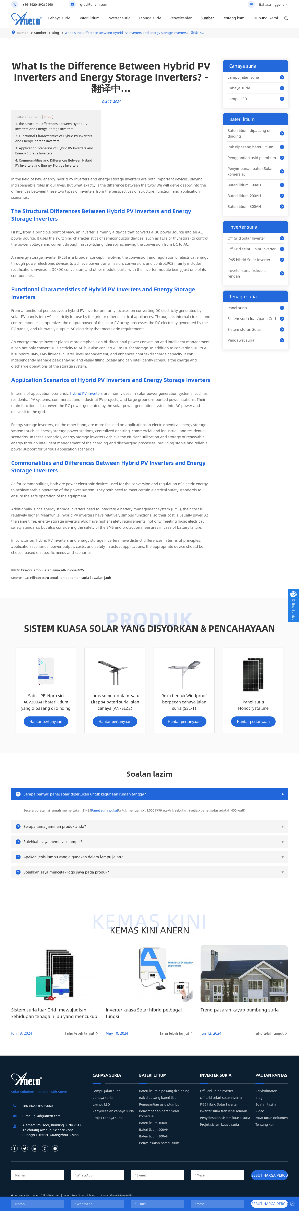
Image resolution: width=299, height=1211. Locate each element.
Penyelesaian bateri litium (159, 1142)
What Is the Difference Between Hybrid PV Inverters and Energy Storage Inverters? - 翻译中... (134, 32)
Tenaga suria (150, 18)
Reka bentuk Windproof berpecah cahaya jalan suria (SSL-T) (184, 701)
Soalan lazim (265, 1104)
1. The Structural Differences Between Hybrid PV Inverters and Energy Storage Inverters (51, 126)
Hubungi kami (266, 18)
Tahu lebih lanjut (81, 1033)
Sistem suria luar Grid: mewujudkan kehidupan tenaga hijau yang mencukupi (54, 1013)
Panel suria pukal (104, 810)
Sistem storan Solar (244, 329)
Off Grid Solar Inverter (246, 238)
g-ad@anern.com (93, 4)
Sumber (207, 18)
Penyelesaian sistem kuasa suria (225, 1117)
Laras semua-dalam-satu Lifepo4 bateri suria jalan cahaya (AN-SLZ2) (115, 701)
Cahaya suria (59, 18)
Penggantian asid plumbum (252, 158)
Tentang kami (234, 18)
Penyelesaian (180, 18)
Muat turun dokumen (271, 1117)
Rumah (22, 32)
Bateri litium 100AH (244, 185)
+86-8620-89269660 (38, 4)
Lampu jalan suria (243, 77)
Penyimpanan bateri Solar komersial (250, 171)
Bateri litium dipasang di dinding (249, 133)
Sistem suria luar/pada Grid (252, 318)
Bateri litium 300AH (244, 206)
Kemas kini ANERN (149, 930)
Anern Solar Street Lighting (80, 1195)
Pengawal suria (241, 340)
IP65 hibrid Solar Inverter (249, 260)
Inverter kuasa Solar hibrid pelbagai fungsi (144, 1013)
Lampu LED (237, 99)
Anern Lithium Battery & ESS (117, 1195)
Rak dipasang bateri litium (250, 147)
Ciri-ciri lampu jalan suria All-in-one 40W (52, 570)
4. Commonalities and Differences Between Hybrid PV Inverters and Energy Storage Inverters (53, 163)
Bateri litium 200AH (244, 196)
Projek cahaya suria (108, 1117)
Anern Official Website (46, 1195)
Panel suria (237, 308)
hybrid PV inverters (86, 393)
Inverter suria (119, 18)
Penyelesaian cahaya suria (113, 1110)
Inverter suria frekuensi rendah (247, 273)
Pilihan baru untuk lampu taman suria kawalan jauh (70, 577)
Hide (47, 116)
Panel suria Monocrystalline (253, 705)
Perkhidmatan (266, 1090)
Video (259, 1110)
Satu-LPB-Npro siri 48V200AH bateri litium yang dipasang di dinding (46, 701)
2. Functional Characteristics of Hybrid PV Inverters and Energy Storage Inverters (53, 138)
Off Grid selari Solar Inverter (252, 249)
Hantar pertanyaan (45, 721)
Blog (55, 32)
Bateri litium (89, 18)
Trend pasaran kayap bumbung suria (240, 1009)
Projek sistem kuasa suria (219, 1124)
